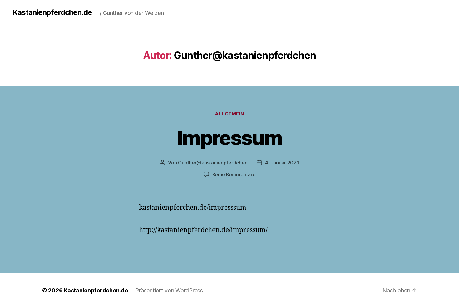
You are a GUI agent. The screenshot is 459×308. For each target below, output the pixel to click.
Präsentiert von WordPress (169, 290)
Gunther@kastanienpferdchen (212, 162)
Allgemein (229, 114)
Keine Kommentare (234, 174)
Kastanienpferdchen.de (52, 12)
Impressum (229, 138)
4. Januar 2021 (282, 162)
